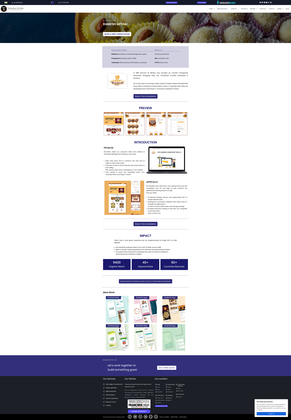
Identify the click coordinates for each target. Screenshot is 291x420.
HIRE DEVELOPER (222, 9)
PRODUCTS (244, 9)
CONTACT (272, 9)
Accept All (271, 413)
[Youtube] (266, 2)
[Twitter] (262, 2)
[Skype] (271, 2)
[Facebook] (260, 2)
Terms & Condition (164, 417)
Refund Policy (174, 417)
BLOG (287, 9)
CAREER (279, 9)
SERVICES (234, 9)
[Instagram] (268, 2)
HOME (211, 9)
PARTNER (252, 9)
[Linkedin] (264, 2)
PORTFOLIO (263, 9)
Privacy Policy (183, 417)
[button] (212, 9)
